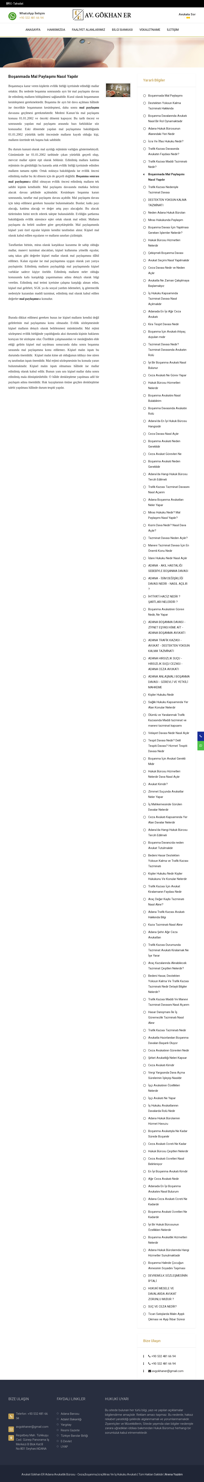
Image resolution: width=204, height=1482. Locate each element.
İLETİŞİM (173, 30)
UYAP (64, 1446)
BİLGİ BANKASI (122, 30)
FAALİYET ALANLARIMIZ (88, 30)
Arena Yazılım (174, 1474)
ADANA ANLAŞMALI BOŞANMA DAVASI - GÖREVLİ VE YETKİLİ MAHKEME (169, 682)
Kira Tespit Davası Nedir (163, 324)
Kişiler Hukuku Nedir (161, 694)
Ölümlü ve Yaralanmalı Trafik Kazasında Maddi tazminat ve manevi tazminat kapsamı (167, 720)
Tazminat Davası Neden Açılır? (168, 538)
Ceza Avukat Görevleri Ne (164, 454)
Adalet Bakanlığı (71, 1419)
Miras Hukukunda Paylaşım (165, 220)
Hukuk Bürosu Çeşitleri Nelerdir (168, 1151)
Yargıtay (66, 1425)
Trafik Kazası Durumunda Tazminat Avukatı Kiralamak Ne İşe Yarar (168, 950)
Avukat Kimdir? (158, 784)
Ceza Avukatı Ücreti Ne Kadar (167, 1144)
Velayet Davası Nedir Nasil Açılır (168, 733)
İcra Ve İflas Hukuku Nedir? (165, 141)
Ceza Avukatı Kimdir (161, 1065)
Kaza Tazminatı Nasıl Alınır (165, 924)
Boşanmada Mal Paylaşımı (165, 95)
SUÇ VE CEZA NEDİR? (162, 1306)
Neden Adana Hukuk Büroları (166, 212)
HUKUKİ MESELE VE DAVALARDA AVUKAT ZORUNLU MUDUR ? (162, 1294)
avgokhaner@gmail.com (167, 1371)
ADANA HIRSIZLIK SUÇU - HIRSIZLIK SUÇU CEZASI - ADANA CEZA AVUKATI (165, 664)
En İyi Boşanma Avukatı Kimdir (168, 1171)
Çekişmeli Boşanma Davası (165, 253)
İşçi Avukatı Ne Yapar (162, 1098)
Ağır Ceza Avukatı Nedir (163, 1179)
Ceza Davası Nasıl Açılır (163, 434)
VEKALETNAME (149, 30)
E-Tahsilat (16, 3)
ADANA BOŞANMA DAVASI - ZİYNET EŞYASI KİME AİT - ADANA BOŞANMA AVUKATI (166, 627)
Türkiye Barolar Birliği (74, 1435)
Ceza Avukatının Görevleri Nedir (168, 1050)
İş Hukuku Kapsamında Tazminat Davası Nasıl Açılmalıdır (163, 298)
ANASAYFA (33, 30)
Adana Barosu (70, 1414)
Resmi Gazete (70, 1430)
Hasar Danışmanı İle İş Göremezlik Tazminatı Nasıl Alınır (166, 1017)
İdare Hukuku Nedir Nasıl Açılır (167, 558)
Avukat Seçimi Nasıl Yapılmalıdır (168, 260)
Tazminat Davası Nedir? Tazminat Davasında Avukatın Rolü (167, 350)
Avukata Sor (187, 14)
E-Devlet (66, 1441)
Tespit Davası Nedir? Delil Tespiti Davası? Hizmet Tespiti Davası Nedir (167, 746)
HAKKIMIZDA (56, 30)
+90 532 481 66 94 (31, 18)
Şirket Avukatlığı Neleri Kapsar (167, 1058)
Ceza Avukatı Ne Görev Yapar (167, 375)
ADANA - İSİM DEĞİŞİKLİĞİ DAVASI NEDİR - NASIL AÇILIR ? (167, 584)
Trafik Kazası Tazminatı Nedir (167, 1030)
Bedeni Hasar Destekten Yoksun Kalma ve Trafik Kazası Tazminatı (168, 861)
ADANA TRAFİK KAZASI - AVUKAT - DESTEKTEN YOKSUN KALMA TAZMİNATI (169, 645)
